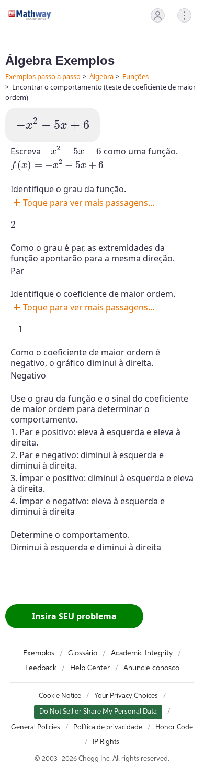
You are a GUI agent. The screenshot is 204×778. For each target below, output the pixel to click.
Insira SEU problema (74, 616)
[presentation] (52, 124)
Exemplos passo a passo (43, 76)
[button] (158, 15)
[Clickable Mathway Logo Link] (29, 15)
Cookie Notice (60, 696)
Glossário (82, 653)
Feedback (40, 668)
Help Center (90, 668)
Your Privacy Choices (126, 696)
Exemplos (38, 653)
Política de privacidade (107, 727)
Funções (135, 76)
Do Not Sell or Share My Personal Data (98, 711)
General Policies (35, 727)
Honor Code (174, 727)
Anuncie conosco (151, 668)
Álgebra (101, 76)
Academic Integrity (142, 653)
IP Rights (106, 742)
